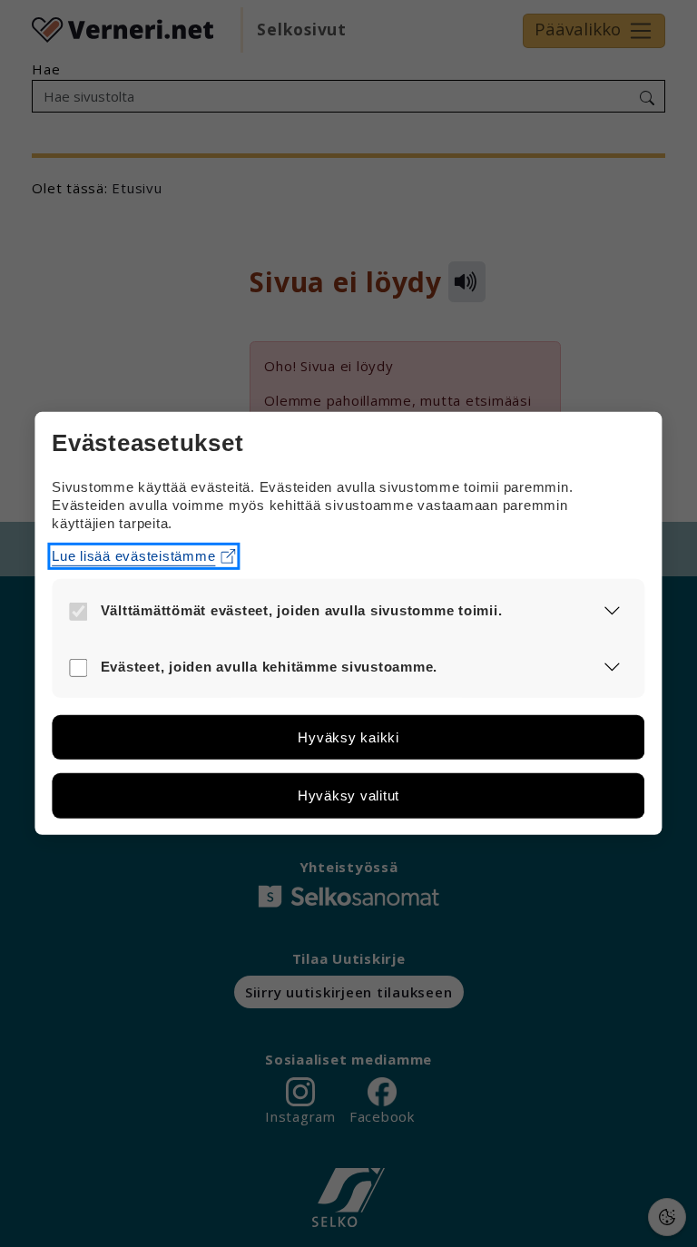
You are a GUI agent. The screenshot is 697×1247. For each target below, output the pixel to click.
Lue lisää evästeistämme (133, 555)
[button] (612, 611)
